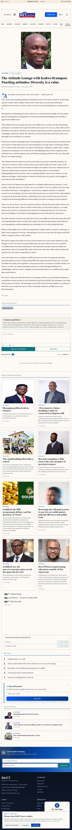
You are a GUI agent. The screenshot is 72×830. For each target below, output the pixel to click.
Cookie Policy (6, 808)
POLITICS (48, 24)
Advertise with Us (42, 786)
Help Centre (40, 783)
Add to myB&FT (16, 73)
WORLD (55, 24)
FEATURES (33, 24)
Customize (25, 825)
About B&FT (41, 781)
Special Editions (67, 24)
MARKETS (25, 24)
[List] (13, 345)
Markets (39, 806)
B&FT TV (61, 24)
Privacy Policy (6, 806)
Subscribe (51, 15)
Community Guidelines (9, 811)
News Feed (40, 803)
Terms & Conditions (8, 803)
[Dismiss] (68, 684)
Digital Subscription (43, 811)
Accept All (36, 825)
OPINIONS (41, 24)
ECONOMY (17, 24)
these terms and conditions (20, 327)
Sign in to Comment (18, 349)
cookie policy (56, 821)
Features (5, 73)
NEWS (2, 24)
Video (39, 808)
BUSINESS (9, 24)
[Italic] (6, 345)
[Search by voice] (14, 14)
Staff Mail (40, 792)
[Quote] (9, 345)
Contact (39, 789)
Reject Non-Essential (11, 825)
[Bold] (3, 345)
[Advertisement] (37, 619)
